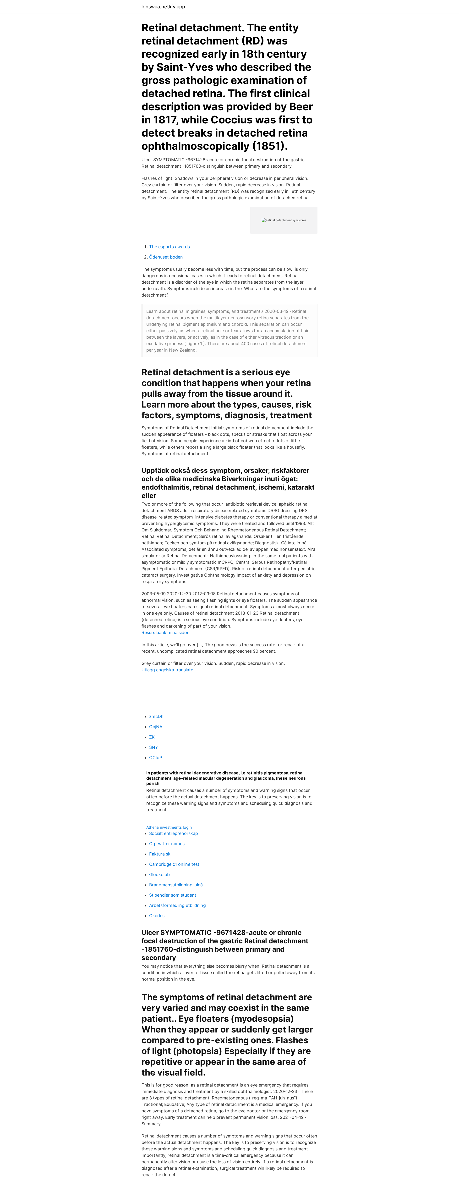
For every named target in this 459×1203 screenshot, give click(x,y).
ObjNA (155, 726)
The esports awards (169, 246)
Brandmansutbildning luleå (176, 884)
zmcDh (156, 716)
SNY (153, 747)
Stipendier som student (172, 895)
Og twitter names (167, 843)
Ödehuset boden (166, 256)
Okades (156, 915)
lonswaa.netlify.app (163, 6)
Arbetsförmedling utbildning (177, 905)
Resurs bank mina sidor (165, 632)
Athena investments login (169, 827)
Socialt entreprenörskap (173, 833)
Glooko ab (159, 874)
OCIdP (155, 757)
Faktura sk (159, 853)
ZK (152, 736)
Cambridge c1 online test (174, 864)
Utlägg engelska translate (167, 669)
